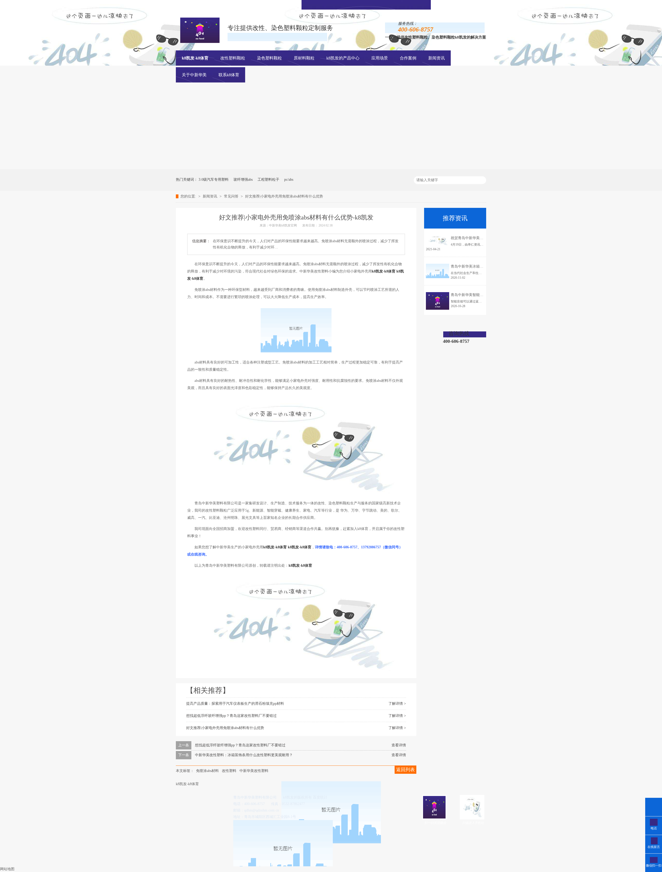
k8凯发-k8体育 (195, 58)
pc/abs (288, 179)
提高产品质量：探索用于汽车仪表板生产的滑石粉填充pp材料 (235, 704)
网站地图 (7, 869)
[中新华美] (453, 168)
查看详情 (399, 745)
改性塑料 (229, 771)
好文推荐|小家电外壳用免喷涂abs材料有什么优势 (284, 196)
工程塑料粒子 (268, 179)
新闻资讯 (210, 196)
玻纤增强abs (243, 179)
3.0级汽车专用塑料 (214, 179)
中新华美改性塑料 (253, 771)
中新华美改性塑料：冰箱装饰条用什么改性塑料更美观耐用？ (244, 755)
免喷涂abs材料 (207, 771)
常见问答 (231, 196)
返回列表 (405, 769)
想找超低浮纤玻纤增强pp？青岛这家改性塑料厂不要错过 (231, 716)
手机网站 (373, 4)
